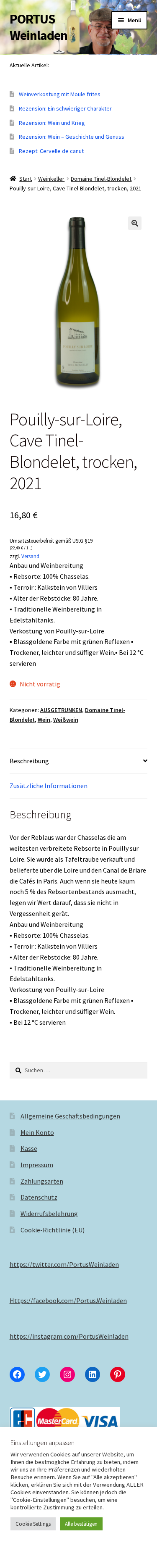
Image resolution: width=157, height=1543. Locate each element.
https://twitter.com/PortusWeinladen (64, 1264)
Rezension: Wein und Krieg (52, 123)
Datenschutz (39, 1197)
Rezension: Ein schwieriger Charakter (65, 108)
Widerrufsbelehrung (49, 1213)
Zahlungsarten (42, 1181)
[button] (135, 223)
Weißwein (65, 719)
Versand (30, 556)
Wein (44, 719)
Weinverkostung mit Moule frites (59, 94)
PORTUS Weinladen (38, 27)
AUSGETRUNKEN (61, 710)
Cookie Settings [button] (33, 1523)
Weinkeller (51, 178)
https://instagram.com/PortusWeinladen (69, 1336)
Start (25, 178)
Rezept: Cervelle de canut (51, 151)
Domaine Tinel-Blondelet (101, 178)
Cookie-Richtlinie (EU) (53, 1230)
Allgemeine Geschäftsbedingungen (70, 1116)
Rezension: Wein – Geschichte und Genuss (71, 136)
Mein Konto (37, 1132)
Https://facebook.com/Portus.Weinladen (68, 1300)
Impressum (37, 1165)
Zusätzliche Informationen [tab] (49, 785)
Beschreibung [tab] (29, 761)
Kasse (29, 1148)
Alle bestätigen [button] (81, 1523)
